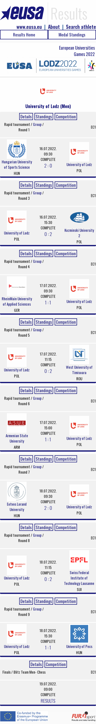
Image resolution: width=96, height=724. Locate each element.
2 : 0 (48, 165)
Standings (44, 116)
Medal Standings (72, 35)
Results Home (24, 35)
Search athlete (81, 27)
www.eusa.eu (29, 27)
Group (37, 124)
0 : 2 (48, 233)
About (54, 27)
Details (26, 116)
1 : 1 (48, 302)
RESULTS (48, 700)
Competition (66, 116)
